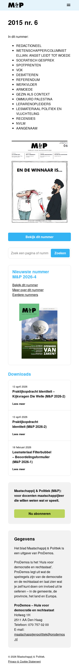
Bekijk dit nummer (39, 236)
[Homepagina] (15, 5)
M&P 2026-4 (24, 277)
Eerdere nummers (25, 294)
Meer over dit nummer (28, 289)
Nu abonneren (40, 513)
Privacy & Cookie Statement (24, 661)
